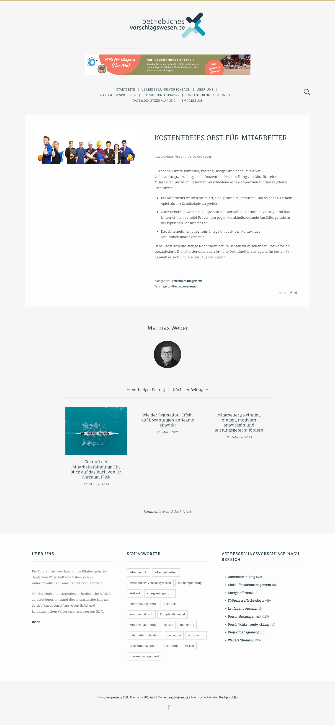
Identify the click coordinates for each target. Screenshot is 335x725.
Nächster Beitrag (188, 389)
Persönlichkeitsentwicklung (249, 624)
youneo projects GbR (114, 697)
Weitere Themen (240, 640)
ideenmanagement (142, 603)
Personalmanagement (187, 281)
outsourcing (196, 635)
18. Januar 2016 (200, 156)
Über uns (205, 89)
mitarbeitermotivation (144, 635)
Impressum (192, 100)
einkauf (134, 593)
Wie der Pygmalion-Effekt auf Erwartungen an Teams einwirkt (167, 420)
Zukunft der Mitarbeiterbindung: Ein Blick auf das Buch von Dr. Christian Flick (96, 469)
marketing (187, 624)
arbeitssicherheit (166, 572)
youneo (223, 95)
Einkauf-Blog (198, 95)
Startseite (125, 89)
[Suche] (307, 92)
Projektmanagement (243, 632)
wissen (189, 645)
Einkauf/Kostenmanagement (249, 585)
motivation (173, 635)
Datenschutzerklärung (154, 100)
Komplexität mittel (172, 614)
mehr (36, 622)
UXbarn (149, 697)
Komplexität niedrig (143, 624)
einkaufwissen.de (176, 697)
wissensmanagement (144, 656)
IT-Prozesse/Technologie (246, 600)
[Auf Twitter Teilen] (296, 293)
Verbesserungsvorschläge (166, 89)
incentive (169, 603)
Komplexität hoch (141, 614)
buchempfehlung (190, 583)
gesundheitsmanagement (180, 286)
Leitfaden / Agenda (242, 608)
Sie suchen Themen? (161, 95)
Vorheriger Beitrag (148, 389)
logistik (168, 624)
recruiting (171, 645)
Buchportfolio (228, 697)
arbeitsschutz (138, 572)
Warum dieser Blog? (118, 95)
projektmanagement (143, 645)
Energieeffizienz (240, 593)
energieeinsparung (160, 593)
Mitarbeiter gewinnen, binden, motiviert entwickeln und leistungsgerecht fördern (239, 422)
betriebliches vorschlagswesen (150, 583)
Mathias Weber (172, 156)
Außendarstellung (241, 577)
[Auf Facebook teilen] (291, 293)
